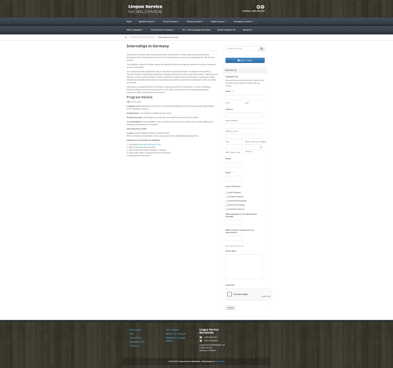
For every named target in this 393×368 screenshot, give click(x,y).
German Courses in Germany (142, 37)
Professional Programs (237, 201)
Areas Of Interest (233, 186)
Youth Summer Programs (162, 29)
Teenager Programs (236, 197)
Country (248, 151)
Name (229, 91)
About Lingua (135, 330)
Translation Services (236, 209)
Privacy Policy (135, 338)
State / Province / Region (253, 142)
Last (247, 103)
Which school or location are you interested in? (240, 231)
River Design (219, 361)
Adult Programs (234, 192)
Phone (228, 159)
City (227, 142)
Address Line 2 (232, 131)
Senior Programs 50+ (226, 29)
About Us (247, 29)
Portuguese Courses (243, 21)
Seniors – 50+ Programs (176, 334)
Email (258, 7)
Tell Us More (231, 251)
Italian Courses (217, 21)
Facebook (262, 7)
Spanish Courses (146, 21)
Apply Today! (246, 60)
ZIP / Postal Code (233, 152)
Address (229, 109)
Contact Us (134, 346)
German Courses (194, 21)
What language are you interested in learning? (241, 215)
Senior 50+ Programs (236, 205)
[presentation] (249, 294)
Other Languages (134, 29)
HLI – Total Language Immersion (196, 29)
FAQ (131, 334)
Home (129, 21)
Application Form (137, 342)
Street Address (232, 120)
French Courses (170, 21)
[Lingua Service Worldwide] (145, 9)
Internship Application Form (149, 144)
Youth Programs (172, 330)
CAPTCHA (230, 285)
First (228, 103)
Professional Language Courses (175, 339)
